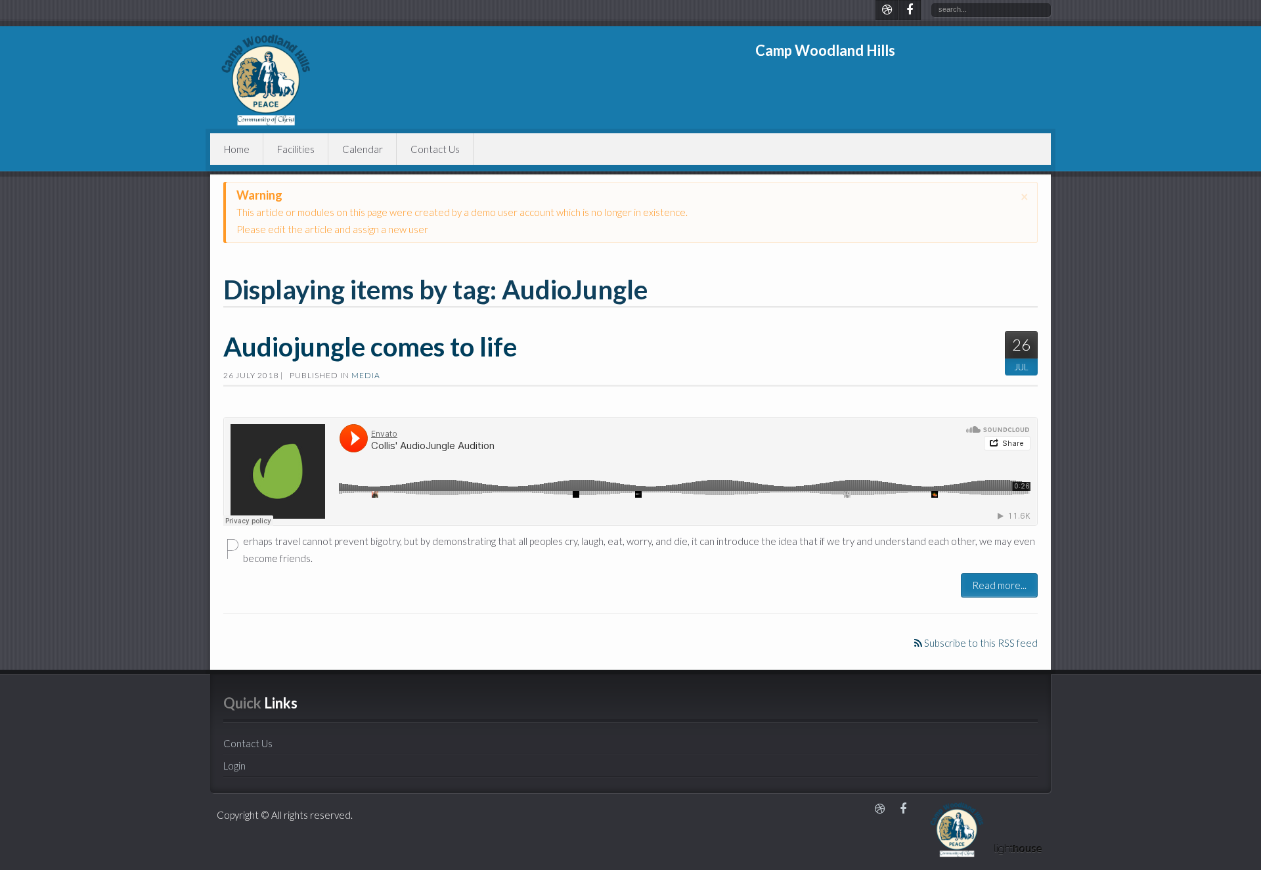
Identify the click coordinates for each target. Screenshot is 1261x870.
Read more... (999, 585)
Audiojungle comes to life (370, 346)
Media (365, 375)
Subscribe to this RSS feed (980, 643)
